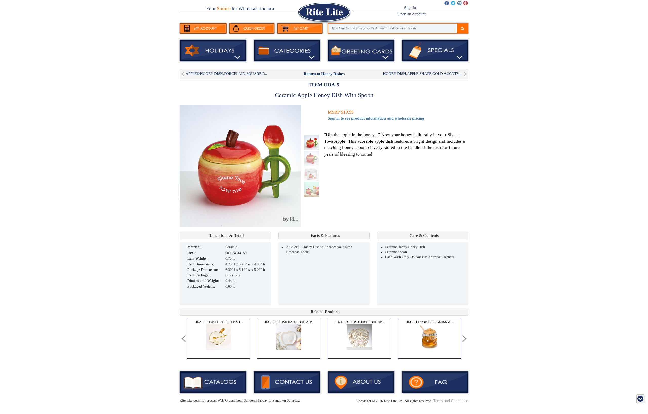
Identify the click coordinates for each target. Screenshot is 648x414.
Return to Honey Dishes (324, 74)
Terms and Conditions (450, 401)
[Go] (462, 28)
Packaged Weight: (201, 286)
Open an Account (411, 14)
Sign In (410, 8)
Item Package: (198, 275)
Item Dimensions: (200, 264)
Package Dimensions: (203, 270)
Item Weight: (197, 258)
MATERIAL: (194, 247)
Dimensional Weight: (203, 281)
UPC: (191, 253)
